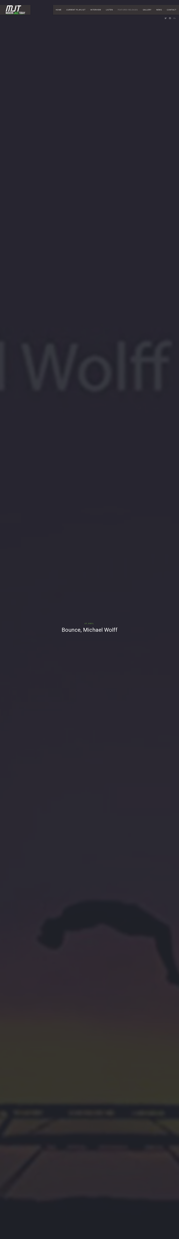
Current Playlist (75, 10)
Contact (171, 10)
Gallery (147, 10)
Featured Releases (128, 10)
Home (58, 10)
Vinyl (91, 623)
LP (86, 623)
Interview (95, 10)
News (159, 10)
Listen (109, 10)
